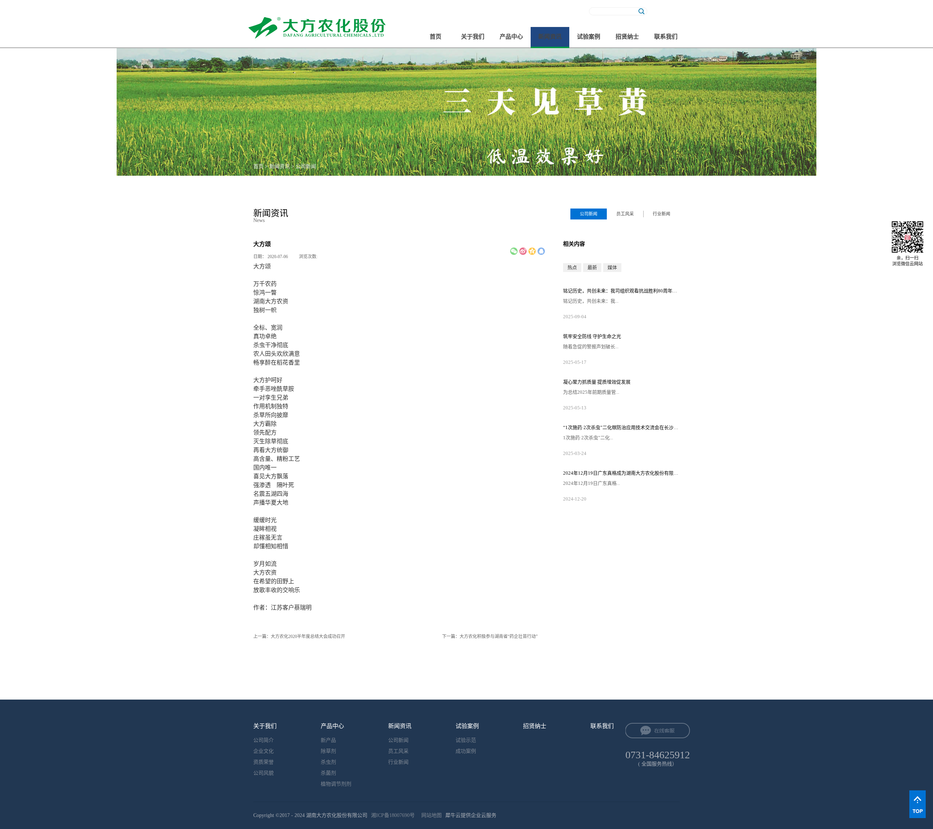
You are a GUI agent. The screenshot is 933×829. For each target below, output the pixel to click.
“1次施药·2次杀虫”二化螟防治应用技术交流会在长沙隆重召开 (621, 427)
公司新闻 (306, 166)
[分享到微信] (514, 251)
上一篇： (299, 636)
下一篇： (490, 636)
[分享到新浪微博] (523, 251)
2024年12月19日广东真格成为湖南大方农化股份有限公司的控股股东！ (621, 473)
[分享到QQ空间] (532, 251)
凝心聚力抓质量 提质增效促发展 (597, 382)
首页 (435, 37)
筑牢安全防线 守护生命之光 (592, 336)
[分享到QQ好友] (541, 251)
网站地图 (430, 815)
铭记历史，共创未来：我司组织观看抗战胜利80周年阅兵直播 (621, 290)
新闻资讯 (279, 166)
